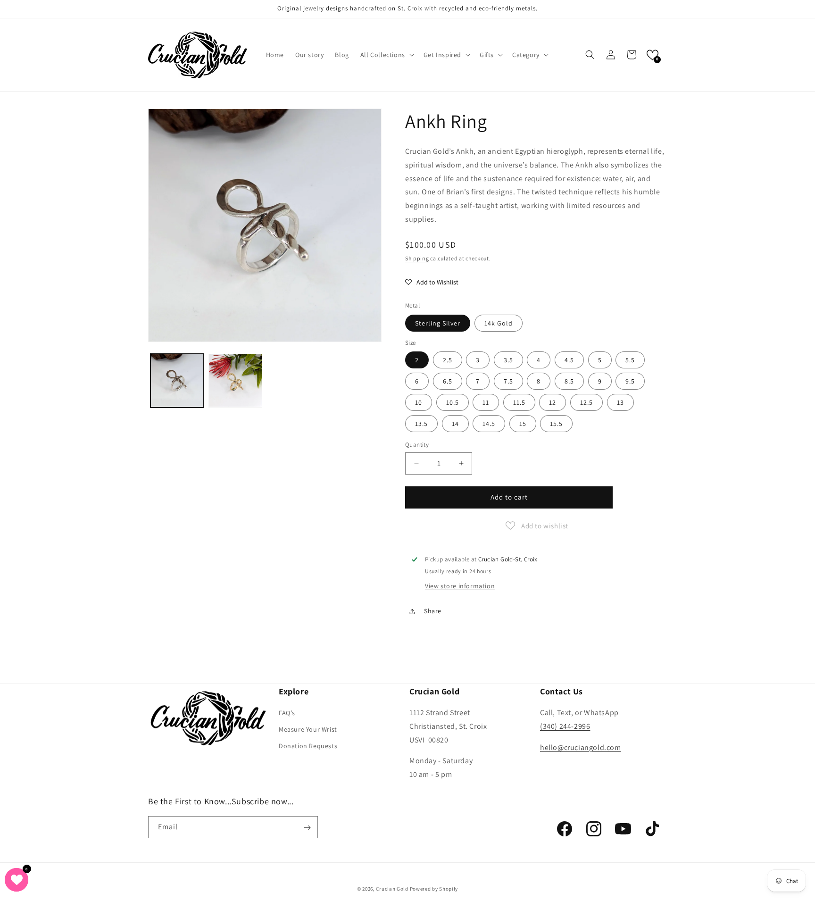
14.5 (488, 423)
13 (620, 402)
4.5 (569, 360)
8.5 (569, 381)
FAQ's (287, 713)
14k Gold (498, 323)
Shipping (417, 258)
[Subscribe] (307, 828)
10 (418, 402)
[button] (386, 55)
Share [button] (432, 611)
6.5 (447, 381)
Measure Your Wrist (308, 729)
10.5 (452, 402)
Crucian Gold (392, 888)
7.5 (508, 381)
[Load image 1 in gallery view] (177, 380)
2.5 (447, 360)
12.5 (586, 402)
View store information (460, 586)
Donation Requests (308, 746)
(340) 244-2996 (565, 726)
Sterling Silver (437, 323)
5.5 (630, 360)
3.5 (508, 360)
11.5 (519, 402)
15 (522, 423)
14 (455, 423)
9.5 (630, 381)
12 (552, 402)
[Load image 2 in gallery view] (235, 380)
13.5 (421, 423)
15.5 (556, 423)
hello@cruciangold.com (580, 747)
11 (485, 402)
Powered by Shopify (434, 888)
